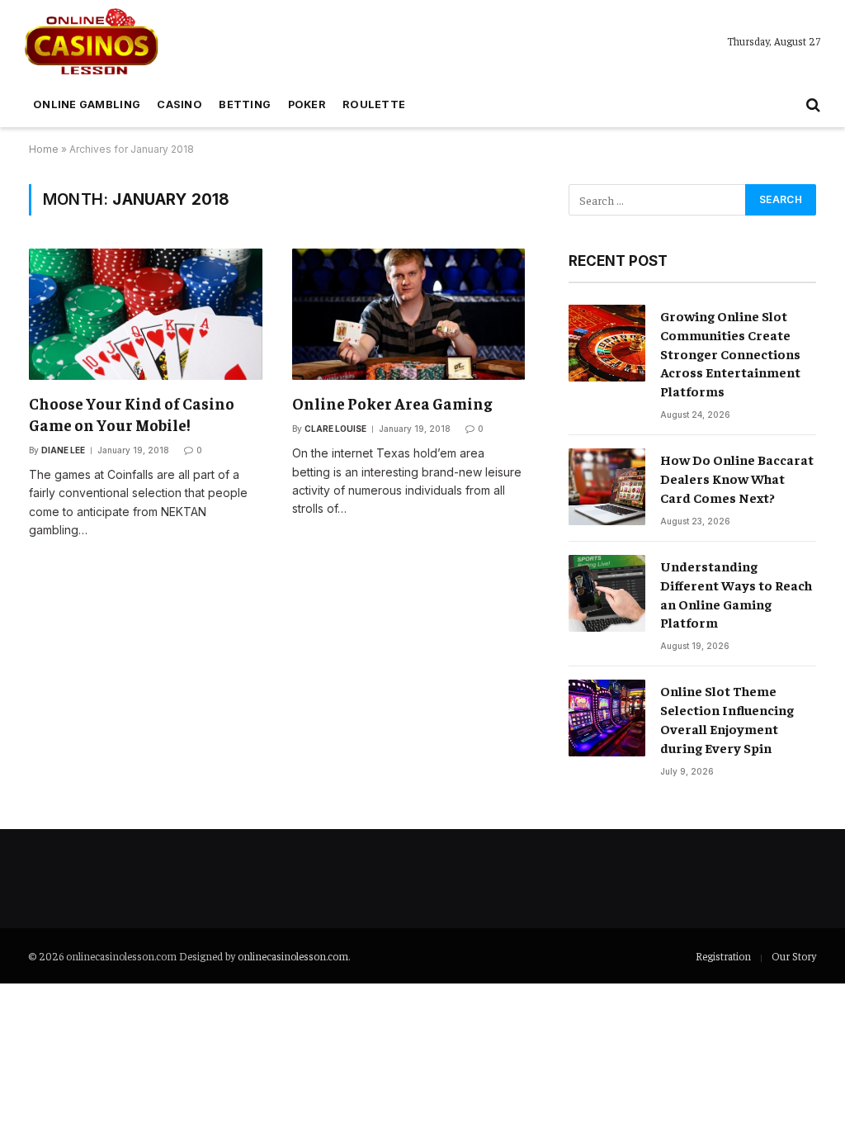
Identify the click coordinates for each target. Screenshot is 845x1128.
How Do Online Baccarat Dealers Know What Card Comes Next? (737, 478)
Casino (179, 104)
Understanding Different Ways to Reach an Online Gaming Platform (736, 594)
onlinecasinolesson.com (293, 956)
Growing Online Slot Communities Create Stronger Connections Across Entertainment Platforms (730, 353)
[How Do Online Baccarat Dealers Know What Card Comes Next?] (607, 486)
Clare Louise (335, 429)
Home (44, 149)
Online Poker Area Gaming (392, 403)
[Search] (811, 105)
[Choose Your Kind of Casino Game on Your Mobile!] (145, 314)
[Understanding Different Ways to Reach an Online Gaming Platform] (607, 593)
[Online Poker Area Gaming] (409, 314)
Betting (245, 104)
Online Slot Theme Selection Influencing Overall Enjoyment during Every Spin (727, 719)
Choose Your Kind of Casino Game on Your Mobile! (131, 413)
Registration (723, 956)
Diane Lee (63, 450)
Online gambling (86, 104)
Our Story (794, 956)
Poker (307, 104)
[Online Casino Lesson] (91, 41)
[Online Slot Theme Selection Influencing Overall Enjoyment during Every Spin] (607, 718)
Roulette (373, 104)
